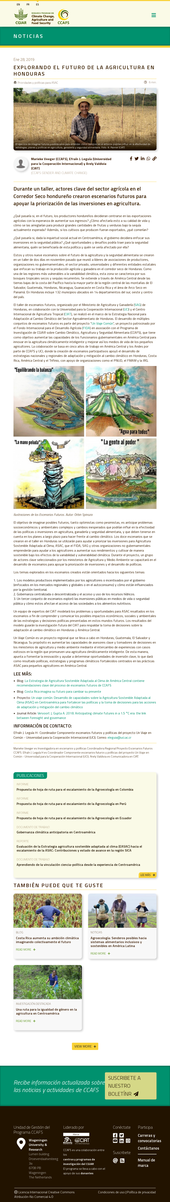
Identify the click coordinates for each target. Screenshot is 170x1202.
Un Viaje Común (102, 323)
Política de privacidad (141, 1192)
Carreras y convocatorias (149, 1138)
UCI (126, 309)
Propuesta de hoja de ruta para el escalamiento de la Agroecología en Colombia (75, 789)
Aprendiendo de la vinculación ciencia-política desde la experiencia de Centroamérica (78, 864)
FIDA (86, 327)
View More (83, 1046)
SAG (138, 304)
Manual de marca (146, 1162)
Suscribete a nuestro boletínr (124, 1086)
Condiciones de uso (111, 1192)
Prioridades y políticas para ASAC (38, 82)
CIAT (68, 314)
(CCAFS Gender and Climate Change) (59, 172)
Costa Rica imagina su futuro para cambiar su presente (63, 691)
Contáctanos (148, 1148)
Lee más (145, 875)
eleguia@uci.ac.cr (119, 737)
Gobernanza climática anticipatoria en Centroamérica (56, 832)
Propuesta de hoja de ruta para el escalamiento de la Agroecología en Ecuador (74, 817)
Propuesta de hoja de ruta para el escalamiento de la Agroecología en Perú (71, 803)
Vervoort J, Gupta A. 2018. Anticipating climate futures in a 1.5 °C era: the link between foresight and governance (81, 715)
